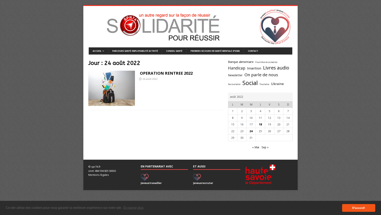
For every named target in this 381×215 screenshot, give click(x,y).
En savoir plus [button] (133, 207)
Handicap (236, 68)
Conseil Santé (174, 51)
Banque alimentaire (241, 62)
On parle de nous (261, 74)
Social (250, 83)
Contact (253, 51)
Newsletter (235, 75)
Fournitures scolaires (266, 62)
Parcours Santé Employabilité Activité (135, 51)
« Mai (255, 147)
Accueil (97, 51)
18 (260, 124)
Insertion (254, 68)
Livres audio (276, 67)
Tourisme (264, 84)
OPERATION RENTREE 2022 (166, 73)
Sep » (265, 147)
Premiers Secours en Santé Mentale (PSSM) (215, 51)
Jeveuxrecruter (203, 183)
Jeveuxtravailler (151, 183)
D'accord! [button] (358, 207)
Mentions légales (98, 175)
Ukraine (277, 83)
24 (251, 131)
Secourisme (234, 84)
